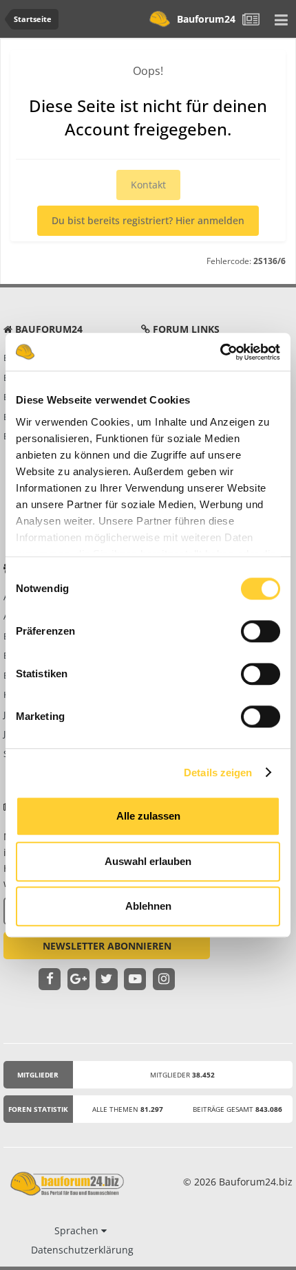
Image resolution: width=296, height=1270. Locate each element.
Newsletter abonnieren (107, 945)
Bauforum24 (206, 18)
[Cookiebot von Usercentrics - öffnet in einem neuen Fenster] (220, 352)
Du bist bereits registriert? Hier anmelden (148, 220)
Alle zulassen (148, 816)
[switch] (260, 631)
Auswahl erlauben (148, 861)
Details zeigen (218, 772)
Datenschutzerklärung (82, 1249)
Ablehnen (148, 906)
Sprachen (77, 1230)
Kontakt (148, 184)
